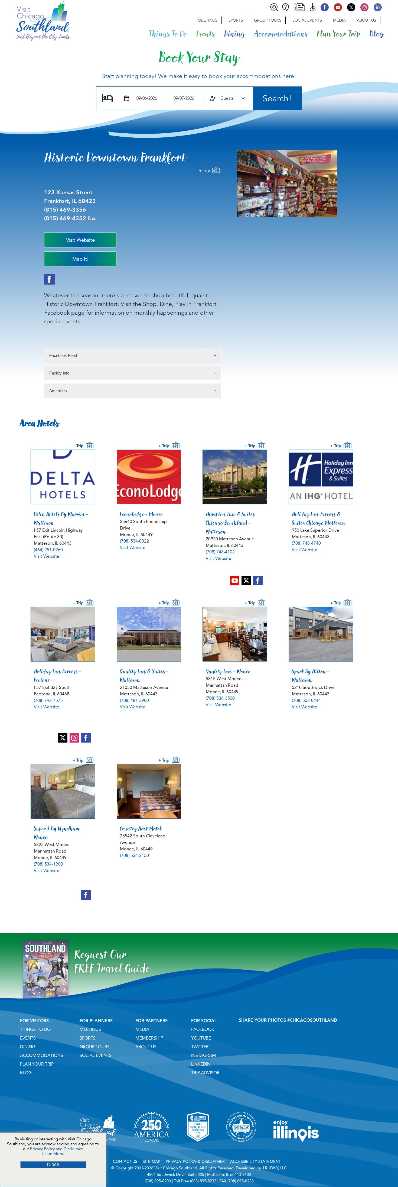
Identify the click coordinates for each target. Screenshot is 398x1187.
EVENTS (28, 1038)
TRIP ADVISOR (205, 1073)
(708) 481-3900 (134, 700)
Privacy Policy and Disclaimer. (56, 1148)
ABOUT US (145, 1047)
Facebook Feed (63, 355)
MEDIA (142, 1029)
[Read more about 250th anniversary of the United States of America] (151, 1148)
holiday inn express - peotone (57, 675)
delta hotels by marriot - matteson (61, 518)
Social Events (307, 20)
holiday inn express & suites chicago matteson (318, 518)
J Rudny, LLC (274, 1168)
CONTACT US (125, 1161)
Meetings (207, 20)
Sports (236, 20)
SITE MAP (151, 1161)
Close (53, 1164)
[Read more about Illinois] (296, 1148)
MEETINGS (90, 1029)
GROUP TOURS (95, 1047)
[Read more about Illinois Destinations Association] (198, 1148)
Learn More (52, 1153)
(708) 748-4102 (220, 552)
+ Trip (205, 170)
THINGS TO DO (35, 1029)
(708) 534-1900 (48, 864)
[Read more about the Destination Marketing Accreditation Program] (241, 1148)
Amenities (58, 390)
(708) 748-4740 (306, 543)
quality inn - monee (228, 671)
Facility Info (59, 373)
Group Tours (267, 20)
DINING (27, 1047)
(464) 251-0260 (48, 550)
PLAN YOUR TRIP (37, 1064)
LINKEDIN (200, 1064)
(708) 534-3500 (220, 698)
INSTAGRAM (203, 1055)
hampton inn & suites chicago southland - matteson (230, 522)
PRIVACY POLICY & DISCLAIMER (195, 1161)
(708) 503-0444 (306, 700)
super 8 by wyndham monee (57, 833)
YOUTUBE (201, 1038)
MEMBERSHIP (149, 1038)
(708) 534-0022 (134, 541)
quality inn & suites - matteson (144, 675)
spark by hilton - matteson (311, 675)
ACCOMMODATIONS (41, 1055)
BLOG (26, 1073)
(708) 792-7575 (48, 700)
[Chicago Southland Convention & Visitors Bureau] (35, 20)
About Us (366, 20)
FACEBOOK (202, 1029)
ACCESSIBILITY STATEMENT (255, 1161)
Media (339, 20)
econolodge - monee (141, 514)
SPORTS (88, 1038)
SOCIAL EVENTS (96, 1055)
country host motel (141, 828)
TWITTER (200, 1047)
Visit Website (46, 556)
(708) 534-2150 (134, 855)
